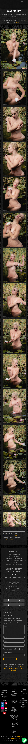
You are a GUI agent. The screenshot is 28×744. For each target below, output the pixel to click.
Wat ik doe (9, 20)
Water (19, 588)
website (5, 540)
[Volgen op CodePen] (6, 710)
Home (3, 20)
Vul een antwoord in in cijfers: (13, 649)
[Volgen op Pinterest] (4, 713)
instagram (6, 535)
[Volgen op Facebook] (2, 703)
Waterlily (14, 591)
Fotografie (16, 20)
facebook (14, 535)
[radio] (11, 575)
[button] (9, 600)
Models (23, 20)
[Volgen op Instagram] (6, 703)
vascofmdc (7, 14)
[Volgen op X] (6, 705)
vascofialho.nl (21, 736)
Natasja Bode (22, 14)
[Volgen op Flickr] (2, 708)
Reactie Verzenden (10, 659)
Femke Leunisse (11, 586)
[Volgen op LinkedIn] (2, 705)
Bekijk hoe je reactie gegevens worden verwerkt (14, 668)
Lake (21, 586)
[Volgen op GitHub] (2, 710)
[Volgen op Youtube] (6, 708)
